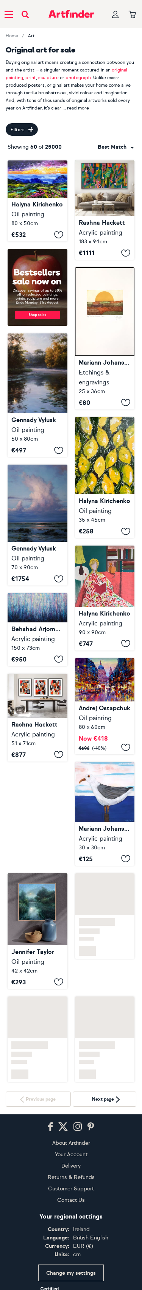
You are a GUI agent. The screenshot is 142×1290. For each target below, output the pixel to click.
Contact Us (71, 1170)
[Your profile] (115, 14)
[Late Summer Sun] (105, 338)
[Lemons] (105, 477)
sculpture (48, 77)
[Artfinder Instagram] (77, 1097)
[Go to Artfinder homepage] (71, 14)
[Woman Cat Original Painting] (105, 598)
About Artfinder (71, 1113)
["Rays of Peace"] (37, 395)
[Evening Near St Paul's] (105, 706)
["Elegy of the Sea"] (37, 525)
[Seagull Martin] (105, 814)
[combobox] (115, 147)
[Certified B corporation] (71, 1272)
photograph (78, 77)
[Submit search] (25, 14)
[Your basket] (132, 15)
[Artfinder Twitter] (63, 1097)
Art (31, 35)
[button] (115, 147)
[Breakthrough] (105, 210)
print (30, 77)
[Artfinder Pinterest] (90, 1097)
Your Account (71, 1124)
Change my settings (71, 1243)
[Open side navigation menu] (8, 14)
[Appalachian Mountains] (37, 200)
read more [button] (78, 108)
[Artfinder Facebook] (50, 1097)
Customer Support (71, 1158)
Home (12, 35)
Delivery (71, 1136)
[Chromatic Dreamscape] (37, 629)
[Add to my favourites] (59, 235)
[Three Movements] (37, 718)
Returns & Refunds (71, 1147)
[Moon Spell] (37, 827)
